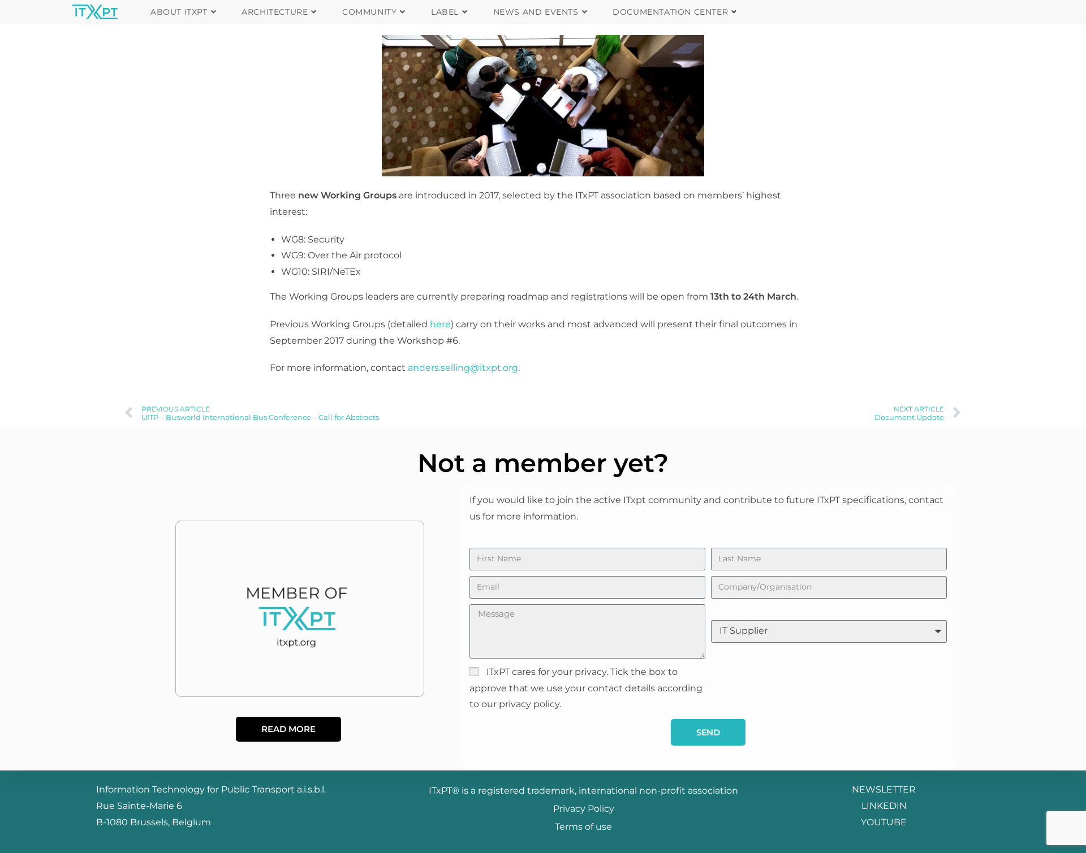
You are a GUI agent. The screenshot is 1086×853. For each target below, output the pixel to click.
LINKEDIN (884, 805)
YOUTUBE (884, 822)
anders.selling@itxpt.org (463, 367)
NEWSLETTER (884, 789)
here (440, 324)
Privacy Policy (583, 808)
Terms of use (583, 826)
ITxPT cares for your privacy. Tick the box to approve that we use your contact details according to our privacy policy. (586, 688)
